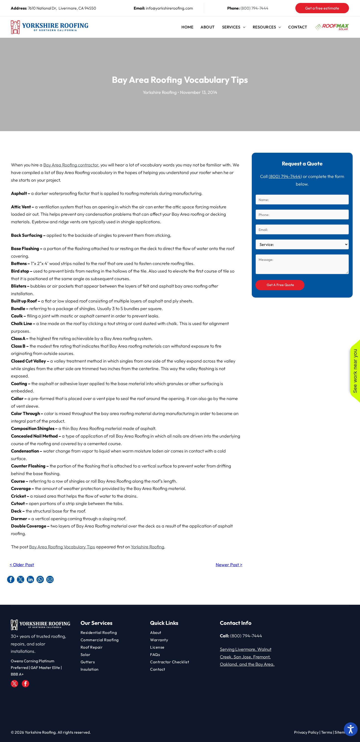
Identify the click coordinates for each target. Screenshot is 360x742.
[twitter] (14, 684)
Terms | (327, 732)
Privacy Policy (306, 732)
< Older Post (22, 564)
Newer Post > (229, 564)
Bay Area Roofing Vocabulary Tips (62, 547)
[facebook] (25, 684)
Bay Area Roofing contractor (70, 165)
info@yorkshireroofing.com (169, 8)
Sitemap (342, 732)
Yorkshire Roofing (147, 547)
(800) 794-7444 (254, 8)
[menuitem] (187, 27)
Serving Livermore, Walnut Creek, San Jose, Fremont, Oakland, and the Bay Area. (247, 656)
